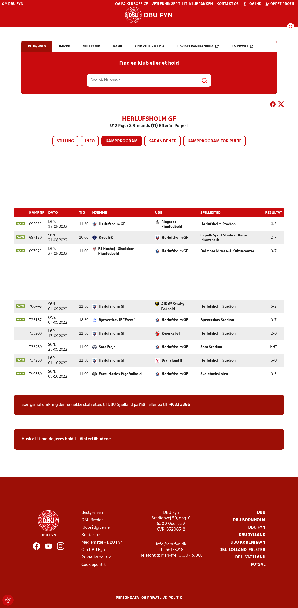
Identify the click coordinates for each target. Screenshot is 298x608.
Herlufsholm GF (112, 224)
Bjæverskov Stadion (217, 320)
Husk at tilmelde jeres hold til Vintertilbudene (66, 439)
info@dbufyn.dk (171, 544)
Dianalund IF (172, 360)
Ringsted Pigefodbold (171, 224)
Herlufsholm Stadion (218, 224)
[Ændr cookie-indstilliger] (8, 600)
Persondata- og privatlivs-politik (149, 598)
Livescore (240, 46)
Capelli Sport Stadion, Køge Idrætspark (223, 238)
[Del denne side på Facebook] (273, 105)
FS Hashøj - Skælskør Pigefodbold (116, 251)
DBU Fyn (256, 528)
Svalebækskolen (214, 374)
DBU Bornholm (249, 520)
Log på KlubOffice (130, 4)
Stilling (65, 141)
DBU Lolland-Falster (242, 550)
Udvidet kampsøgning (195, 46)
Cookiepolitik (93, 565)
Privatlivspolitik (96, 557)
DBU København (247, 542)
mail (143, 405)
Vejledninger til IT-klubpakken (182, 4)
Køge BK (106, 237)
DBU (261, 513)
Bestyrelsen (92, 513)
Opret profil (282, 4)
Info (90, 141)
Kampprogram (121, 141)
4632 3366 (179, 405)
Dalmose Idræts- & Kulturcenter (227, 251)
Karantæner (162, 141)
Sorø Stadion (211, 347)
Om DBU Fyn (12, 4)
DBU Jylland (252, 535)
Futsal (258, 565)
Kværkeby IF (172, 333)
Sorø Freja (107, 347)
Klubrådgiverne (95, 528)
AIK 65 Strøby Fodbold (172, 307)
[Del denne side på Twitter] (281, 105)
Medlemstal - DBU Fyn (102, 542)
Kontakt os (228, 4)
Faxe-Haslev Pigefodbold (120, 374)
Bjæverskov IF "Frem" (117, 320)
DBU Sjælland (250, 557)
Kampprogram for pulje (214, 141)
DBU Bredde (92, 520)
